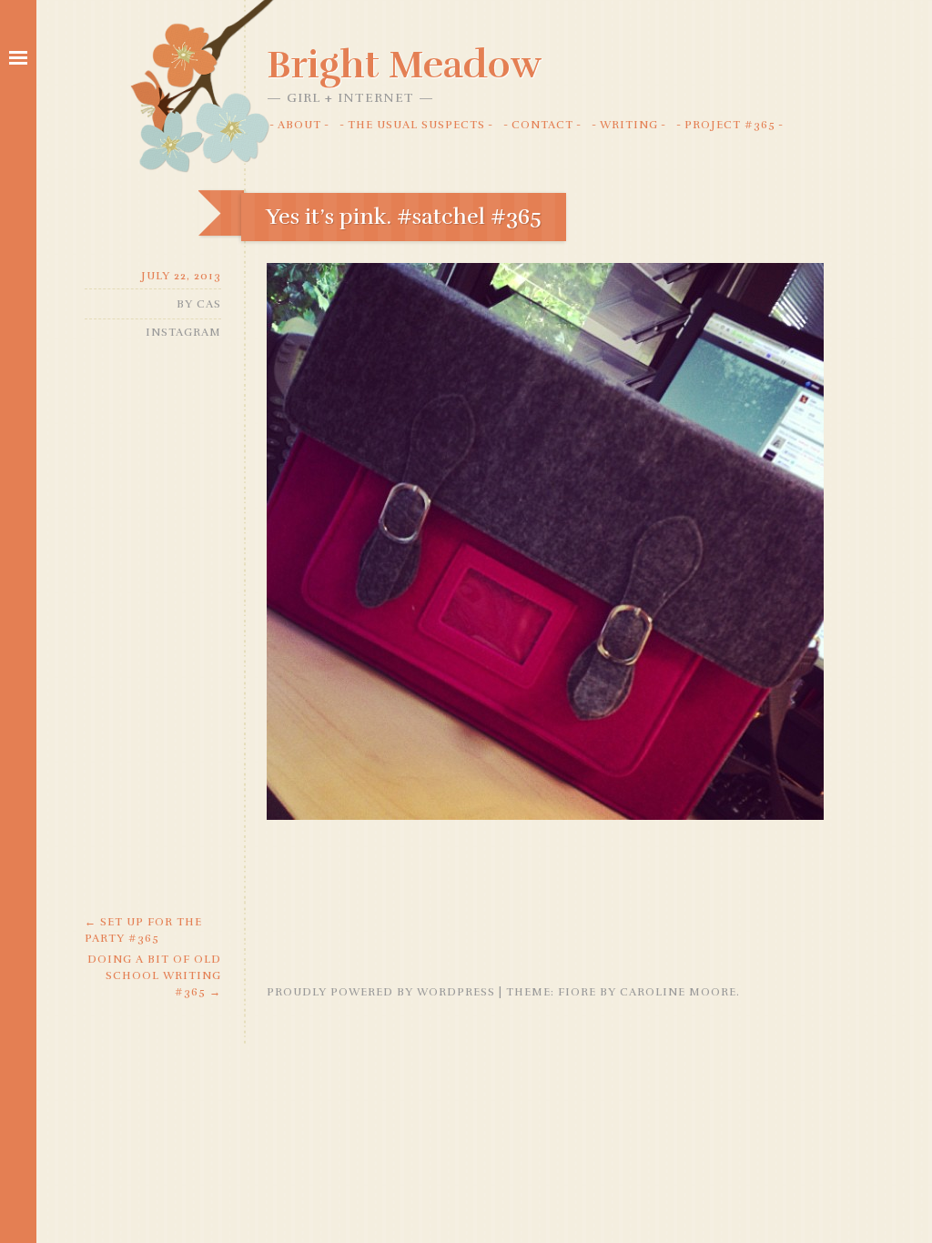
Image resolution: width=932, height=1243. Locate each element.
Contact (542, 124)
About (299, 124)
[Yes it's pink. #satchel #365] (545, 815)
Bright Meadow (404, 64)
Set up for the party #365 (143, 930)
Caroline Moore (678, 991)
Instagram (183, 332)
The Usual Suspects (416, 124)
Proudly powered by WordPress (381, 991)
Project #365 (729, 124)
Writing (629, 124)
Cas (209, 304)
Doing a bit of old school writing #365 (154, 975)
